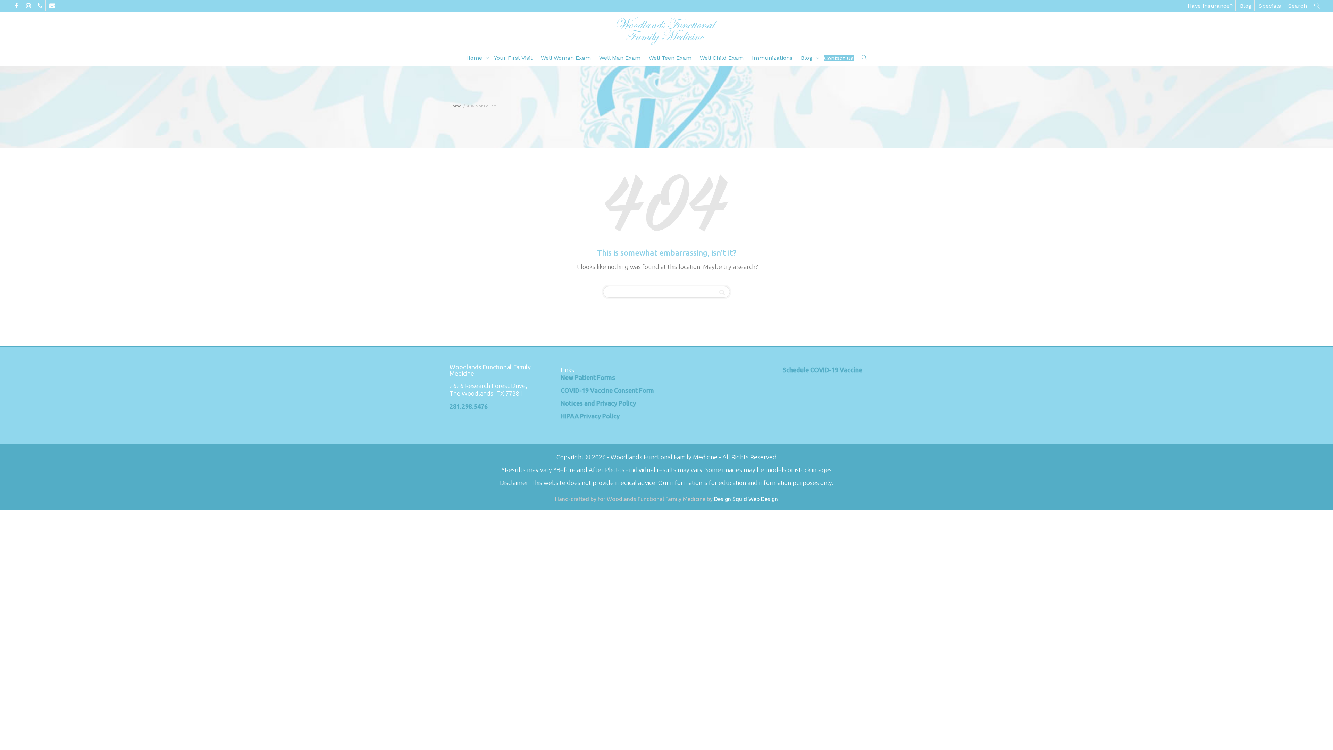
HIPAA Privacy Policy (590, 415)
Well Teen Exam (670, 58)
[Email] (52, 5)
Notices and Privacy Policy (598, 403)
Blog (1245, 5)
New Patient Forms (588, 377)
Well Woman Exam (566, 58)
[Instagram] (28, 5)
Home (475, 58)
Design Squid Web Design (746, 499)
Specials (1270, 5)
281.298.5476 (469, 406)
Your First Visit (513, 58)
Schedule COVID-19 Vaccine (822, 369)
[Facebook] (16, 5)
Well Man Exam (619, 58)
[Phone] (40, 5)
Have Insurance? (1210, 5)
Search (1297, 5)
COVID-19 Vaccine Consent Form (607, 390)
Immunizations (772, 58)
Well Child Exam (722, 58)
